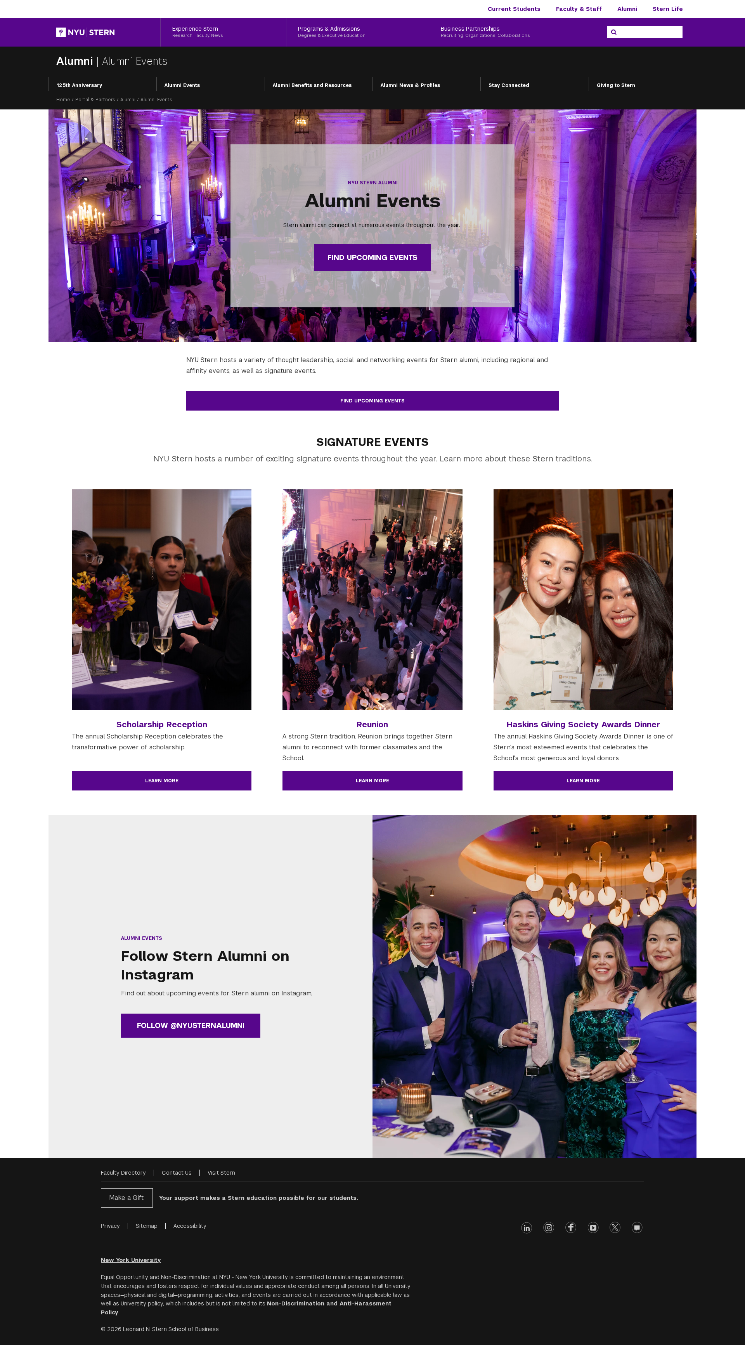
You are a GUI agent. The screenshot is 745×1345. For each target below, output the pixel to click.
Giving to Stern (616, 85)
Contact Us (177, 1172)
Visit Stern (221, 1172)
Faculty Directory (123, 1172)
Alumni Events (182, 85)
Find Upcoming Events (372, 257)
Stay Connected (509, 85)
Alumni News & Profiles (410, 85)
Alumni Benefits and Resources (312, 85)
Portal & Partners (95, 100)
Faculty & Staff (579, 8)
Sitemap (147, 1225)
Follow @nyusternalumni (190, 1025)
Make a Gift (126, 1198)
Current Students (514, 8)
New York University (131, 1260)
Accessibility (189, 1225)
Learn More (161, 781)
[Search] (614, 32)
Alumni (627, 8)
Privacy (110, 1225)
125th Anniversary (79, 85)
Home (63, 100)
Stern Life (668, 8)
